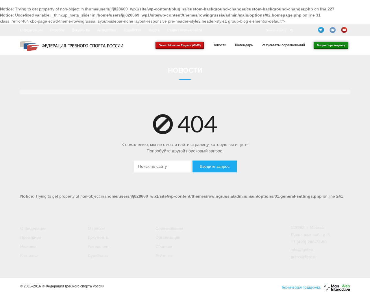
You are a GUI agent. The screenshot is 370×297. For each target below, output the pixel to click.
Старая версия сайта (184, 30)
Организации (168, 237)
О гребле (57, 30)
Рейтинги (164, 255)
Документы (81, 30)
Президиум (30, 237)
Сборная (164, 246)
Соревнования (169, 228)
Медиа (154, 30)
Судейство (132, 30)
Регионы (28, 246)
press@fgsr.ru (304, 256)
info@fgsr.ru (302, 249)
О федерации (31, 30)
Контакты (29, 255)
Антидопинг (106, 30)
